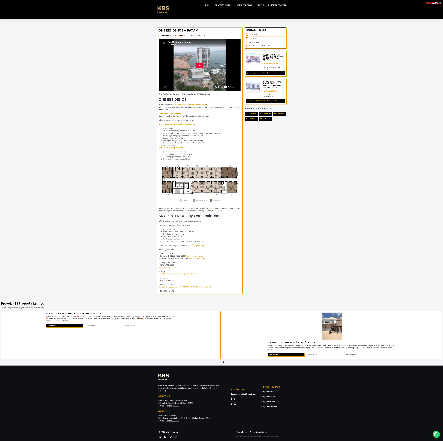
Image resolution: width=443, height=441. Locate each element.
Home (207, 5)
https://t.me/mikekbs (194, 256)
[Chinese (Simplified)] (427, 3)
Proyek (260, 5)
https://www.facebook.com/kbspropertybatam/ (178, 274)
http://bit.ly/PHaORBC (196, 245)
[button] (436, 434)
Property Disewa (243, 5)
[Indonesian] (433, 3)
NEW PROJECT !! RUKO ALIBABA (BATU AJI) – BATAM (291, 342)
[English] (430, 3)
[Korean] (436, 3)
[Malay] (439, 3)
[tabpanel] (111, 335)
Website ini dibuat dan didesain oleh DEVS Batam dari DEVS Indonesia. (257, 436)
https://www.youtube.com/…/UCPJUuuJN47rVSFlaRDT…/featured (185, 287)
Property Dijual (223, 5)
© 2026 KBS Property (168, 432)
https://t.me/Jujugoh (196, 258)
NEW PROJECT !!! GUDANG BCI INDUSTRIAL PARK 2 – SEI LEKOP (73, 313)
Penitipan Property (277, 5)
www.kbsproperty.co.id (168, 267)
